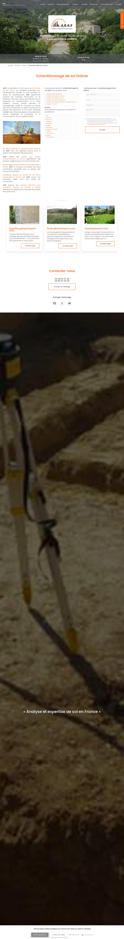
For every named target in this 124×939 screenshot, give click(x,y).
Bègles (48, 125)
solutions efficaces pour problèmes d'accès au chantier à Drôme (21, 186)
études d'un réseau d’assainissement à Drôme (21, 158)
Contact (118, 4)
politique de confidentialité (97, 124)
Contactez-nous (62, 45)
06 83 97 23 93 (40, 56)
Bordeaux (49, 127)
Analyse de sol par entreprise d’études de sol (61, 102)
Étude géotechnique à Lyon (61, 228)
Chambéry (49, 133)
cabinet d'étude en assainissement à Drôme (22, 149)
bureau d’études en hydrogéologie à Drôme (21, 166)
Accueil (43, 4)
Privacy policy (88, 935)
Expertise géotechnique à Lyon (22, 229)
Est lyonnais (50, 137)
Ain (47, 115)
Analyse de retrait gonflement (55, 100)
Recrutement (94, 4)
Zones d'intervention (106, 4)
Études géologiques (63, 4)
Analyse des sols (51, 104)
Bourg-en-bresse (52, 129)
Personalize (75, 935)
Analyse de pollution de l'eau (55, 96)
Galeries (75, 4)
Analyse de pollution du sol (54, 98)
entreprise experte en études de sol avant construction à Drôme (21, 176)
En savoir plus (30, 246)
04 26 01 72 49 (83, 57)
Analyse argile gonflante (54, 94)
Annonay (49, 119)
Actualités (84, 4)
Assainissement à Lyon (96, 228)
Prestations (51, 4)
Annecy (48, 117)
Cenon (48, 131)
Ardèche (49, 121)
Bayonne (49, 123)
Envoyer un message (62, 287)
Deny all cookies (59, 935)
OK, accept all (40, 935)
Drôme (24, 65)
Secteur (17, 65)
